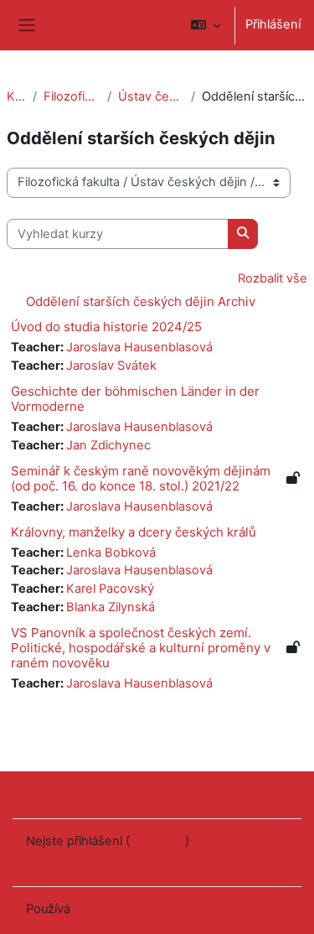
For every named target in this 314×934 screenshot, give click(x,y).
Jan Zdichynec (108, 445)
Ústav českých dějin (150, 96)
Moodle (95, 908)
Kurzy (16, 96)
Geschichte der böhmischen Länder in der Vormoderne (135, 398)
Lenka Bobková (111, 552)
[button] (205, 25)
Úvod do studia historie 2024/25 (106, 327)
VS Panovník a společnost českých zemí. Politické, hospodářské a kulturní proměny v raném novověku (140, 648)
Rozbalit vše (272, 278)
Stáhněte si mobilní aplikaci (103, 861)
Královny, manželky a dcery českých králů (133, 532)
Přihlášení (273, 24)
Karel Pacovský (110, 588)
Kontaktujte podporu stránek (130, 793)
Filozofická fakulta (72, 96)
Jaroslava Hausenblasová (139, 347)
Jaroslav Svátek (111, 365)
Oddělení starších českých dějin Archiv (140, 301)
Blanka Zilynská (110, 607)
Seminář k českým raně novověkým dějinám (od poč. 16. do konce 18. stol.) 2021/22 (140, 478)
